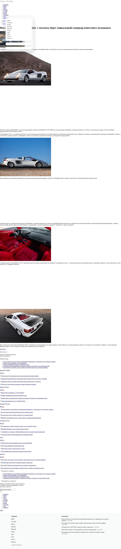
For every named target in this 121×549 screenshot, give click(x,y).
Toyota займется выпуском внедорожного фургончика (16, 451)
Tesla (4, 7)
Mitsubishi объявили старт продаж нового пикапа (15, 429)
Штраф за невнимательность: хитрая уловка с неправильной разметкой (21, 418)
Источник (3, 349)
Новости (2, 454)
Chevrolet (5, 15)
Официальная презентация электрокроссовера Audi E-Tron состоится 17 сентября (24, 378)
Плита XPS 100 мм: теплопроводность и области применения (18, 465)
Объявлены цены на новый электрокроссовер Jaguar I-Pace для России (21, 381)
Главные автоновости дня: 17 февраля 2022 (13, 401)
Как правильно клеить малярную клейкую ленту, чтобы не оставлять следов (22, 468)
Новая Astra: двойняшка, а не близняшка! (15, 363)
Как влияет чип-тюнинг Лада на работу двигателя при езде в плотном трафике (25, 367)
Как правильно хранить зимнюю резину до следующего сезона (18, 426)
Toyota (5, 12)
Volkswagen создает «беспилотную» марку (13, 448)
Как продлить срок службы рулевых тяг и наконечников (17, 415)
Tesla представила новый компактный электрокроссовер (17, 434)
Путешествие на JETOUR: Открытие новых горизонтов (17, 462)
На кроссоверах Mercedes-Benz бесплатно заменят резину (17, 412)
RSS (1, 373)
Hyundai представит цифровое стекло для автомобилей (16, 443)
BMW (5, 6)
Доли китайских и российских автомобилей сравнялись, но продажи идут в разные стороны (29, 361)
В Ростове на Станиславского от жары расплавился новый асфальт (20, 376)
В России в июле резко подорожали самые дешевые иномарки (18, 384)
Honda (5, 13)
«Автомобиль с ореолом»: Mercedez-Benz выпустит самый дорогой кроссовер (23, 432)
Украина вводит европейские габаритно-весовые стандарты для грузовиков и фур (26, 366)
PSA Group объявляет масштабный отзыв (12, 446)
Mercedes (5, 4)
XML (1, 510)
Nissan (5, 9)
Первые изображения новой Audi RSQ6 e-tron (16, 364)
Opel (4, 16)
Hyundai (5, 10)
